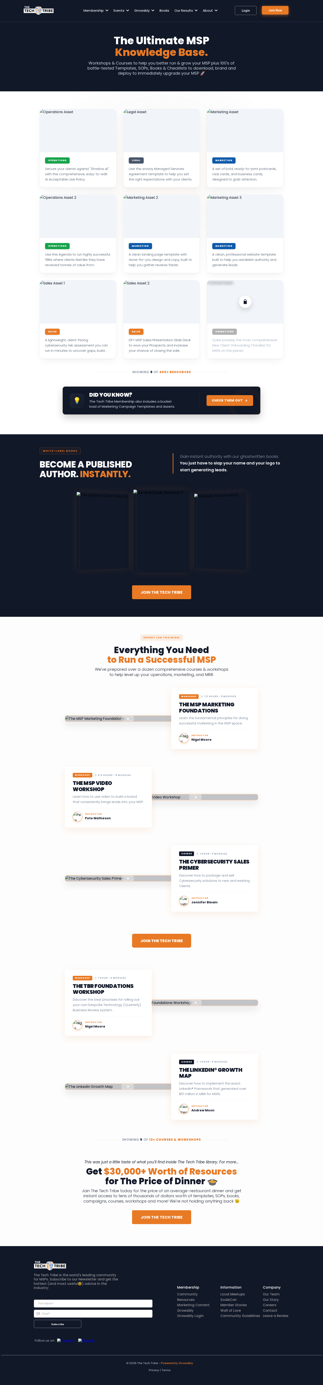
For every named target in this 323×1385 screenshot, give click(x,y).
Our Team (271, 1294)
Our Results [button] (184, 10)
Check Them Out (227, 400)
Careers (269, 1305)
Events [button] (119, 10)
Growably (185, 1310)
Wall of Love (230, 1310)
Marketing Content (193, 1305)
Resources (186, 1299)
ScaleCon (228, 1299)
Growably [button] (142, 10)
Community (187, 1294)
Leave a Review (275, 1315)
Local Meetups (232, 1294)
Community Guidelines (240, 1315)
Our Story (271, 1299)
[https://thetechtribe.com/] (38, 10)
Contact (270, 1310)
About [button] (208, 10)
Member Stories (233, 1305)
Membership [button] (94, 10)
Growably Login (190, 1315)
